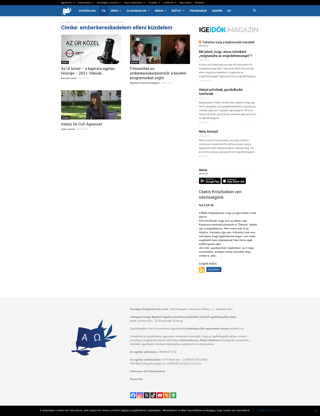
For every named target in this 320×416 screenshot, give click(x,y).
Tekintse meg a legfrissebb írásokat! (228, 42)
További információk (268, 410)
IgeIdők (217, 10)
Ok (253, 410)
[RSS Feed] (167, 395)
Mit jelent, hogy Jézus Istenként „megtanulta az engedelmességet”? (225, 54)
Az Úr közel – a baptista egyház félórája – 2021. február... (88, 70)
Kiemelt (134, 62)
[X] (147, 395)
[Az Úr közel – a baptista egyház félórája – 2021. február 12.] (91, 49)
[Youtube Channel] (160, 395)
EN (229, 10)
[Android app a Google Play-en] (210, 183)
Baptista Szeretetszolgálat (144, 82)
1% (103, 10)
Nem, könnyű (208, 131)
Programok (198, 10)
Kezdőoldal (87, 10)
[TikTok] (153, 395)
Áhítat (176, 10)
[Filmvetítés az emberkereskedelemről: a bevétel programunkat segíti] (160, 49)
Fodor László (68, 129)
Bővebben (214, 269)
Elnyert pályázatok (133, 2)
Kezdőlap (66, 21)
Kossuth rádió (68, 78)
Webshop (199, 2)
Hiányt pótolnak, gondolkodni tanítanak (221, 92)
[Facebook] (133, 395)
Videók (65, 118)
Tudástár (152, 2)
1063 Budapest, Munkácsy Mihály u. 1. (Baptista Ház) (201, 309)
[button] (254, 11)
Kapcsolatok (185, 2)
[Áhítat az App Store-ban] (233, 183)
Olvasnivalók (136, 10)
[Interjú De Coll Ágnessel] (91, 105)
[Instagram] (140, 395)
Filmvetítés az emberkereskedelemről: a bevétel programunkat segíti (158, 73)
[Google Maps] (173, 395)
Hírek (114, 10)
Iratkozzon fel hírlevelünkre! (147, 371)
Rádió (65, 62)
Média (159, 10)
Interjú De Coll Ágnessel (81, 124)
